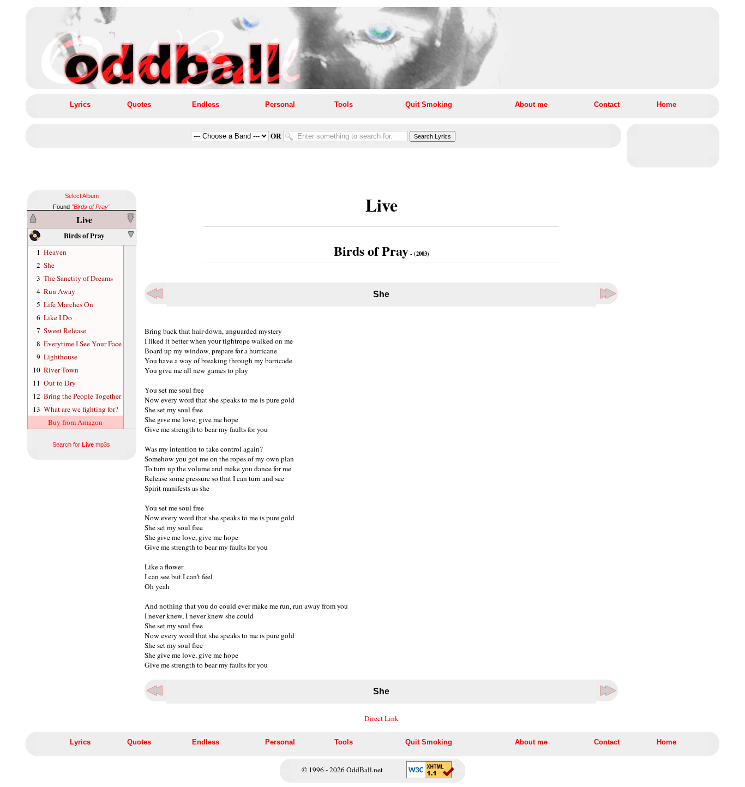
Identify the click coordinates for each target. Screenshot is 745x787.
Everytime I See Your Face (83, 344)
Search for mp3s (81, 444)
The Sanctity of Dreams (78, 278)
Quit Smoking (428, 104)
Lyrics (80, 104)
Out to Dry (60, 383)
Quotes (139, 104)
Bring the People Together (82, 396)
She (49, 265)
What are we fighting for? (81, 409)
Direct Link (381, 718)
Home (666, 104)
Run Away (59, 291)
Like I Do (58, 317)
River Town (61, 370)
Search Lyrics (432, 136)
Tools (343, 104)
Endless (205, 104)
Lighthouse (60, 357)
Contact (607, 104)
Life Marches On (68, 304)
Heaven (55, 252)
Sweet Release (65, 330)
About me (531, 104)
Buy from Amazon (75, 422)
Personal (280, 104)
